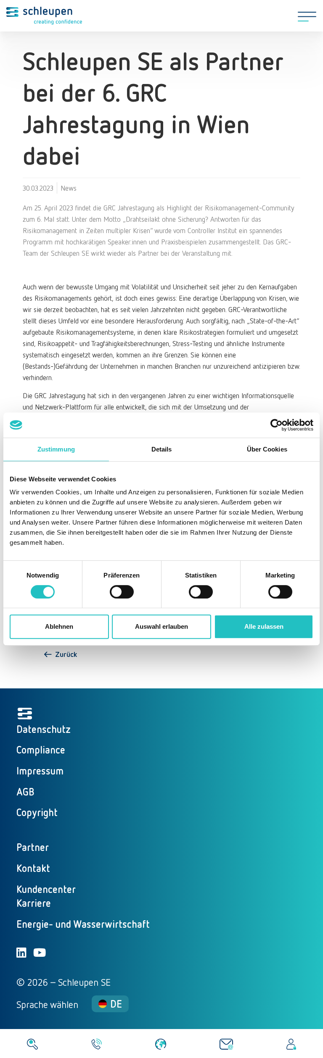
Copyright (37, 812)
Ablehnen (59, 626)
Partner (32, 847)
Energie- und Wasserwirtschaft (83, 924)
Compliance (40, 749)
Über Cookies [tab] (267, 449)
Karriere (33, 903)
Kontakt (33, 868)
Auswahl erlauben (161, 626)
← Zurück (60, 654)
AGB (25, 791)
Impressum (40, 770)
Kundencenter (46, 889)
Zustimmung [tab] (56, 449)
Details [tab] (161, 449)
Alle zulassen (263, 626)
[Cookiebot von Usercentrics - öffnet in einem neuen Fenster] (276, 425)
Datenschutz (43, 729)
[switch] (122, 592)
